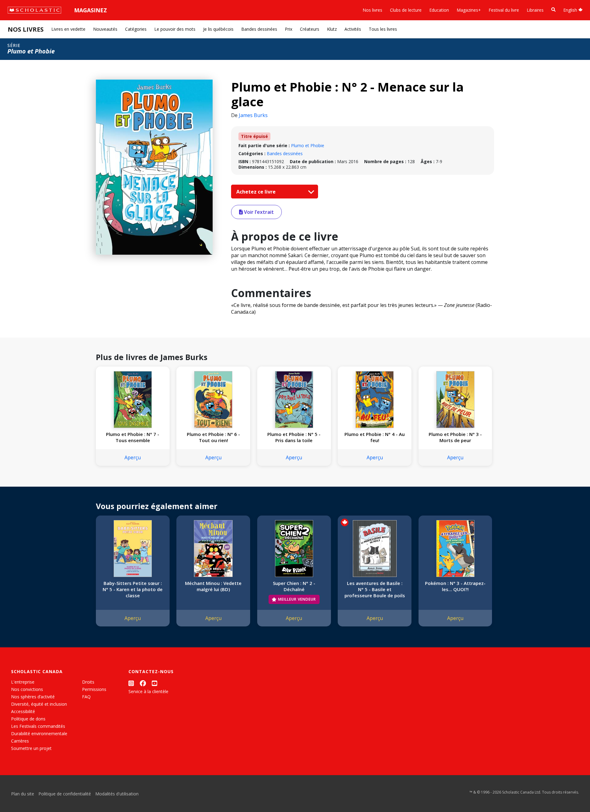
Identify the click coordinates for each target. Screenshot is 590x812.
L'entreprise (22, 682)
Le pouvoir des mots (174, 29)
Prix (288, 29)
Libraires (535, 10)
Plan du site (22, 794)
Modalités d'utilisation (117, 794)
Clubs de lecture (406, 10)
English (570, 10)
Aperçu (132, 457)
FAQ (86, 697)
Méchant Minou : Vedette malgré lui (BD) (213, 586)
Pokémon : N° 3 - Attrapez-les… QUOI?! (455, 586)
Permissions (94, 689)
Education (439, 10)
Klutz (332, 29)
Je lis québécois (218, 29)
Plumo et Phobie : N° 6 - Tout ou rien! (213, 437)
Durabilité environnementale (39, 733)
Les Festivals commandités (38, 726)
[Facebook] (143, 683)
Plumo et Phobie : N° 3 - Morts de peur (455, 437)
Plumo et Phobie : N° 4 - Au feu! (374, 437)
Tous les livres (383, 29)
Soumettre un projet (31, 748)
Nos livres (372, 10)
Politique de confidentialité (64, 794)
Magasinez (90, 10)
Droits (88, 682)
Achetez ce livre (256, 191)
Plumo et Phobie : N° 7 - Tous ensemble (132, 437)
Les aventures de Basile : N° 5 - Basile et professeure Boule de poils (374, 589)
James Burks (253, 115)
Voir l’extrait (258, 212)
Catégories (136, 29)
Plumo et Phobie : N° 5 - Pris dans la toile (294, 437)
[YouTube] (154, 683)
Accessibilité (23, 711)
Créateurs (309, 29)
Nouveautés (105, 29)
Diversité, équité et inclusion (39, 704)
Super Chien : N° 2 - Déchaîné (294, 586)
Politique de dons (28, 719)
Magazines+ (469, 10)
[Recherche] (553, 9)
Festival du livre (504, 10)
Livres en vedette (68, 29)
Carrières (20, 741)
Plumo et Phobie (307, 145)
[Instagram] (131, 683)
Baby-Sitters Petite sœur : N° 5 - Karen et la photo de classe (133, 589)
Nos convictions (27, 689)
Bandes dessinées (259, 29)
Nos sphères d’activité (33, 697)
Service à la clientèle (148, 691)
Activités (352, 29)
